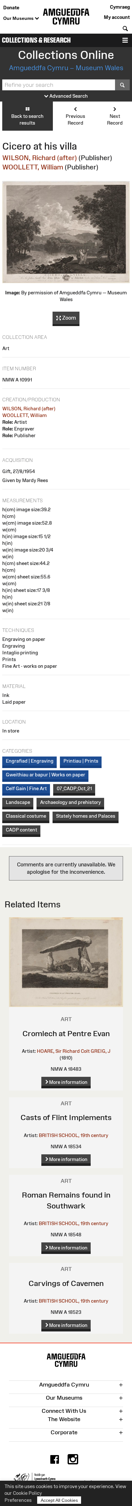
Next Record (115, 119)
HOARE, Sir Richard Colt (63, 1051)
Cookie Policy (27, 1493)
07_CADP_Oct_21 (74, 788)
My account (117, 17)
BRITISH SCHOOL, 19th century (73, 1135)
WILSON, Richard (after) (39, 157)
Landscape (18, 802)
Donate (11, 7)
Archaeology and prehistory (70, 802)
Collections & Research (36, 40)
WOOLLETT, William (32, 167)
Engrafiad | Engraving (30, 761)
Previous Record (75, 119)
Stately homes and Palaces (85, 816)
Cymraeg (120, 7)
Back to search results (27, 119)
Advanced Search (68, 96)
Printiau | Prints (80, 761)
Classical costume (26, 816)
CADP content (21, 829)
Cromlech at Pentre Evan (66, 1033)
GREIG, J (101, 1051)
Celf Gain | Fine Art (26, 788)
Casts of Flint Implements (66, 1117)
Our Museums (19, 18)
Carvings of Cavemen (66, 1283)
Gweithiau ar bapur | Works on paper (45, 774)
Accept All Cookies (59, 1500)
